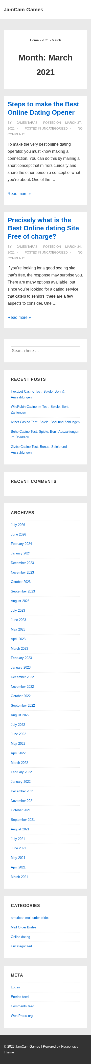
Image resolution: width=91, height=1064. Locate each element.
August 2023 (20, 601)
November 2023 (22, 572)
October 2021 (21, 810)
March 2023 (19, 648)
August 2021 (20, 829)
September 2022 (23, 705)
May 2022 (18, 743)
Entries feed (20, 997)
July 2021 (18, 839)
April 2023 (18, 639)
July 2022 (18, 725)
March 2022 (19, 763)
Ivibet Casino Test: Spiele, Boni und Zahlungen (45, 422)
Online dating (20, 937)
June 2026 (18, 534)
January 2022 (21, 782)
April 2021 (18, 867)
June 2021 (18, 848)
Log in (15, 987)
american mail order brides (30, 918)
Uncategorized (55, 128)
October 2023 (21, 582)
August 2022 (20, 715)
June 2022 (18, 734)
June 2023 (18, 620)
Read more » (19, 194)
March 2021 (19, 877)
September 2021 (23, 820)
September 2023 (23, 591)
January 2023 (21, 667)
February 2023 (21, 658)
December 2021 (22, 791)
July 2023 (18, 610)
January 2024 (21, 553)
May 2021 (18, 858)
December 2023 (22, 563)
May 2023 (18, 629)
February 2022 (21, 772)
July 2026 (18, 525)
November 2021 (22, 801)
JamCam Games (23, 9)
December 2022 (22, 677)
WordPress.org (22, 1016)
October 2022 (21, 696)
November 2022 (22, 687)
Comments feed (22, 1006)
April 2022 (18, 753)
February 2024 (21, 544)
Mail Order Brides (23, 927)
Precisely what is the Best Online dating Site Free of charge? (43, 228)
